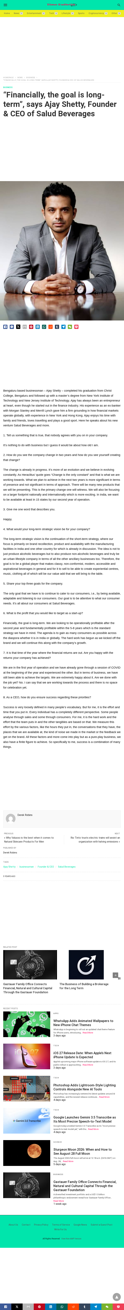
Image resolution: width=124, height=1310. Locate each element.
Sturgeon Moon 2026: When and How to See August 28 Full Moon (82, 1152)
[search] (119, 5)
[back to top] (117, 1297)
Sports (81, 13)
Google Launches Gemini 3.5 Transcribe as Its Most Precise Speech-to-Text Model (84, 1119)
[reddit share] (50, 327)
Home (7, 13)
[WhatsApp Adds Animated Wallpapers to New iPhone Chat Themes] (26, 1024)
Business (30, 77)
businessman (27, 866)
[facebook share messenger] (12, 327)
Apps (55, 1013)
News (16, 13)
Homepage (8, 77)
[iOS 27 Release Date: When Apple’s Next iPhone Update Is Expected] (26, 1056)
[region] (62, 45)
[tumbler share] (57, 327)
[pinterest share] (31, 327)
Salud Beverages (67, 866)
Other (114, 13)
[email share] (25, 327)
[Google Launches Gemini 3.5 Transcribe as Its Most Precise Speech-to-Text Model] (26, 1121)
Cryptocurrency (96, 13)
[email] (28, 1307)
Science (57, 1142)
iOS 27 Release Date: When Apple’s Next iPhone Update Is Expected (82, 1055)
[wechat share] (70, 327)
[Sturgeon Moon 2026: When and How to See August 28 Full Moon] (26, 1153)
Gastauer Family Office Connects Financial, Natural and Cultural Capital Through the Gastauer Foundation (28, 988)
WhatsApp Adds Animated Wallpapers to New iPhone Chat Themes (83, 1023)
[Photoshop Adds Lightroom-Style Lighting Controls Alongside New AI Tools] (26, 1088)
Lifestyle (66, 13)
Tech (51, 13)
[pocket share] (76, 327)
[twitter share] (18, 327)
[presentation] (115, 975)
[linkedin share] (38, 327)
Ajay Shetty (9, 866)
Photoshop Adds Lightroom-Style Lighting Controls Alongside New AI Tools (84, 1087)
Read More (88, 1032)
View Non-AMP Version (71, 1239)
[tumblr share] (84, 1307)
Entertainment (34, 13)
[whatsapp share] (44, 327)
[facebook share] (5, 327)
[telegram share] (63, 327)
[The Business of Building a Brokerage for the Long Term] (86, 964)
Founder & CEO (46, 866)
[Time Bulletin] (61, 4)
